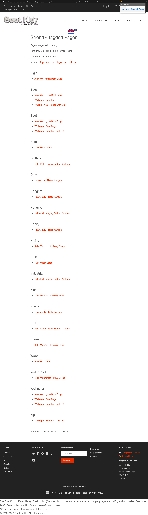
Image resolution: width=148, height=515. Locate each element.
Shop (127, 20)
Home (85, 20)
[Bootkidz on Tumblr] (51, 453)
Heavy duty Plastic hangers (48, 180)
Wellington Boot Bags (45, 100)
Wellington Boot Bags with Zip (49, 104)
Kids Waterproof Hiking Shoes (49, 246)
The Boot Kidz (100, 20)
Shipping (7, 464)
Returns (93, 456)
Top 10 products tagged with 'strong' (58, 62)
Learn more (133, 2)
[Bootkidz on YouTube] (33, 460)
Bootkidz (82, 486)
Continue (124, 2)
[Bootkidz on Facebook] (38, 453)
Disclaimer (94, 448)
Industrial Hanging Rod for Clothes (52, 164)
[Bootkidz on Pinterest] (42, 453)
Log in (106, 6)
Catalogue (7, 471)
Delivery (7, 467)
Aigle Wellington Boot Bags (48, 78)
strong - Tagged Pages (133, 9)
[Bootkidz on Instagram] (47, 453)
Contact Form (128, 455)
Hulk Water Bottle (43, 147)
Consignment (96, 452)
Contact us (8, 456)
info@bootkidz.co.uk (131, 452)
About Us (7, 460)
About (139, 20)
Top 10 (116, 20)
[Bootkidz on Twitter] (33, 453)
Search (6, 452)
